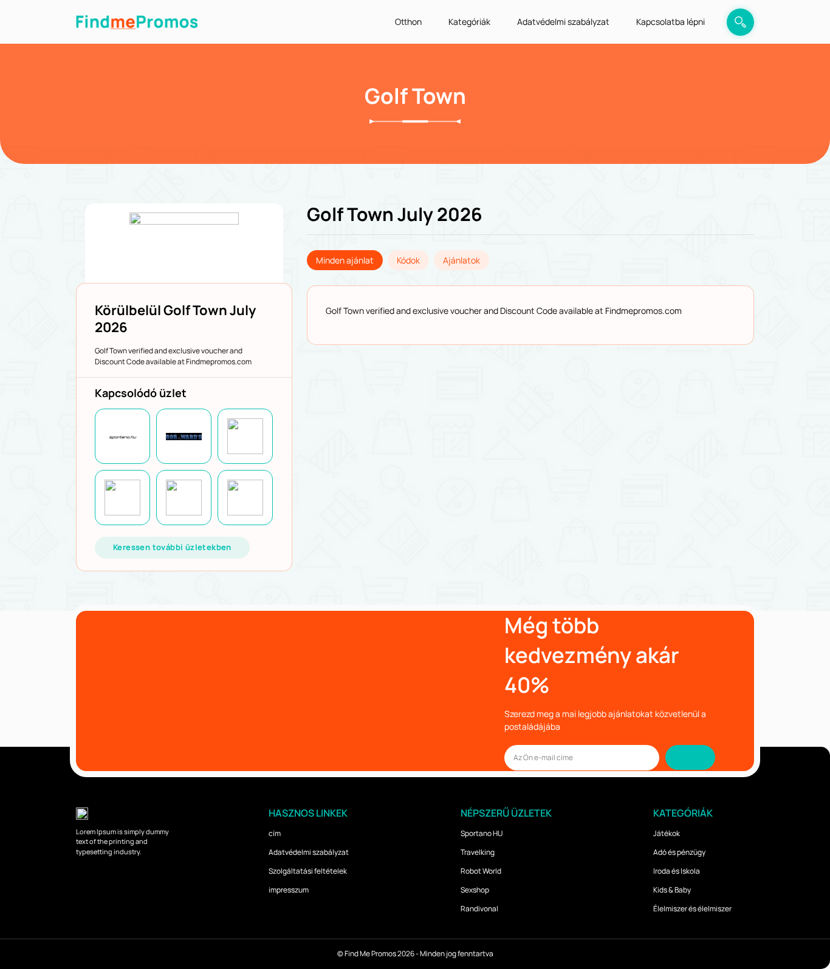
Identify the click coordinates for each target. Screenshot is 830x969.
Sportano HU (481, 833)
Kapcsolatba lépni (670, 21)
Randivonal (479, 908)
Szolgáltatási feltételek (308, 871)
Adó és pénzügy (679, 852)
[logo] (136, 22)
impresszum (289, 890)
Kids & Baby (672, 890)
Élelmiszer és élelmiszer (692, 908)
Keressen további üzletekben (172, 547)
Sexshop (475, 890)
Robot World (481, 871)
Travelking (478, 852)
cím (275, 833)
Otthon (408, 21)
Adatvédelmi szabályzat (563, 21)
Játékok (666, 833)
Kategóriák (469, 21)
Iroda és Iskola (676, 871)
